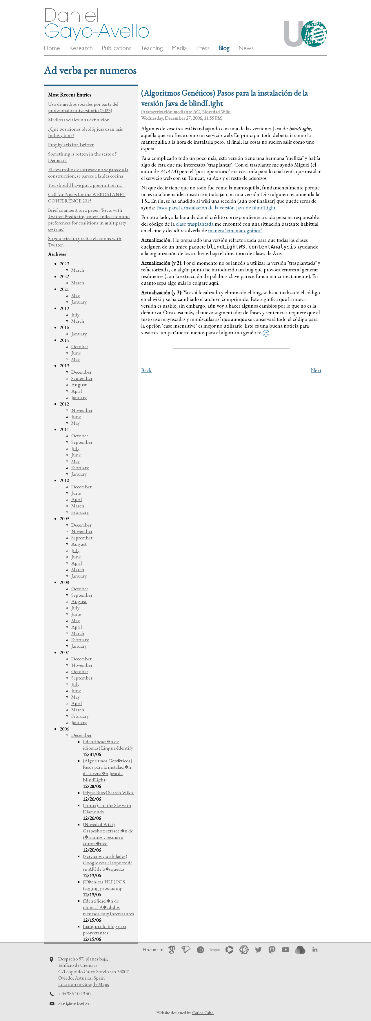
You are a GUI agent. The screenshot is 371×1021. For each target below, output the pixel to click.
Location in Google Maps (83, 984)
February (80, 467)
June (76, 353)
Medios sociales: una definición (79, 119)
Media (179, 48)
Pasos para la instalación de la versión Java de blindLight (216, 207)
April (76, 391)
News (246, 48)
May (75, 295)
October (79, 346)
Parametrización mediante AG (170, 111)
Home (52, 48)
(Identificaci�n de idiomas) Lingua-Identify (108, 744)
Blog (224, 48)
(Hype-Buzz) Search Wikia (108, 792)
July (75, 314)
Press (203, 48)
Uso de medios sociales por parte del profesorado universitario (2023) (83, 107)
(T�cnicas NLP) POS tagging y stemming (104, 884)
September (81, 378)
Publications (116, 48)
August (79, 384)
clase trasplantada (195, 223)
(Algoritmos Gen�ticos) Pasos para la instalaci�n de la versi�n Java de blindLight (107, 770)
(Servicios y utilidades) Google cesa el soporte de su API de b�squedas (107, 862)
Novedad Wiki (216, 111)
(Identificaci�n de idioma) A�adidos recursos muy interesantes (108, 907)
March (77, 270)
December (81, 372)
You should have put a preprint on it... (85, 185)
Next (316, 370)
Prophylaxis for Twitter (71, 144)
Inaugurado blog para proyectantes (104, 929)
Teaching (152, 48)
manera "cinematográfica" (235, 230)
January (79, 302)
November (81, 410)
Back (146, 370)
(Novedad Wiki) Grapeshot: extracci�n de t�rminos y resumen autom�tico (108, 834)
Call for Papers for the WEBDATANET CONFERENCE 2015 (87, 197)
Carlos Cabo (203, 1012)
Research (81, 48)
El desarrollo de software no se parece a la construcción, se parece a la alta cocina (88, 172)
